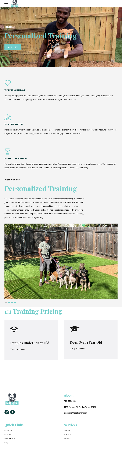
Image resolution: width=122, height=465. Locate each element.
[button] (14, 261)
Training (67, 438)
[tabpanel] (61, 261)
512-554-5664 (70, 401)
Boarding (67, 434)
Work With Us (9, 438)
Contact (7, 434)
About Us (8, 430)
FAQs (6, 443)
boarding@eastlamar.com (75, 412)
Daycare (67, 430)
